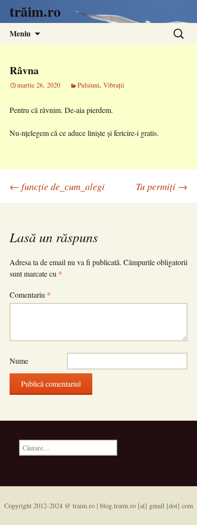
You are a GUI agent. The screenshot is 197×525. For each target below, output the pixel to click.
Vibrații (113, 84)
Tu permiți (161, 186)
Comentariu (30, 295)
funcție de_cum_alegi (57, 186)
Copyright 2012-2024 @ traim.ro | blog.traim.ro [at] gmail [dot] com (98, 505)
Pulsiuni (88, 84)
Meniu (20, 33)
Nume (19, 361)
